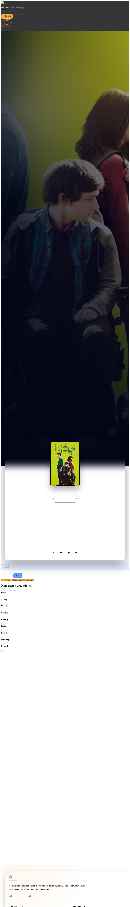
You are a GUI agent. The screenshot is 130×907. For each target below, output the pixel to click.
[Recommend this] (61, 552)
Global (18, 576)
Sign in (7, 20)
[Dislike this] (69, 552)
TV (9, 7)
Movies (4, 7)
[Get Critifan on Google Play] (36, 897)
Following (7, 576)
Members (15, 7)
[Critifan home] (65, 3)
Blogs (21, 7)
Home (48, 493)
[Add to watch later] (53, 552)
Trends (7, 16)
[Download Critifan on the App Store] (17, 897)
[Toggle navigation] (3, 29)
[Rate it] (76, 552)
